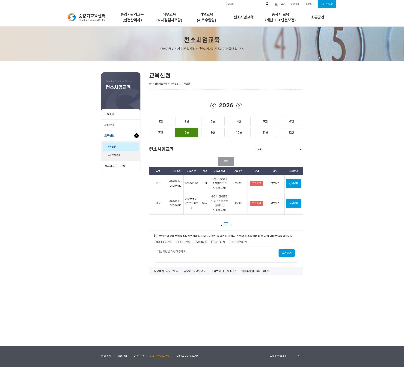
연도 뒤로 (213, 105)
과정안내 (109, 124)
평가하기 (287, 253)
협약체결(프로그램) (115, 166)
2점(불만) (220, 242)
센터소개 (106, 356)
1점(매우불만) (239, 242)
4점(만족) (184, 242)
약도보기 (275, 183)
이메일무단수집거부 (188, 356)
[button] (161, 121)
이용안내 (122, 356)
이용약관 (139, 356)
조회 (226, 161)
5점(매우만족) (164, 242)
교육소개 (109, 114)
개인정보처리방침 (160, 356)
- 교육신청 (111, 146)
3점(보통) (202, 242)
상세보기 (293, 183)
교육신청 (110, 137)
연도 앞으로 (239, 105)
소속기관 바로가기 (278, 356)
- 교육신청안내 (113, 155)
